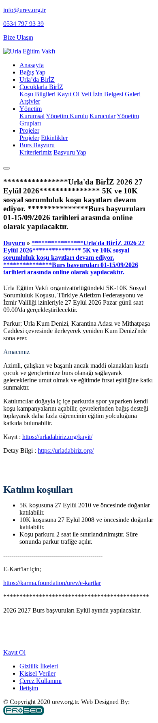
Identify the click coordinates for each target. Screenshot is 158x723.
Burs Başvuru (37, 145)
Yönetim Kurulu (67, 115)
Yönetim (30, 108)
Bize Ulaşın (18, 37)
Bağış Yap (32, 72)
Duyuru (14, 243)
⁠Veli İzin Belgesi (102, 94)
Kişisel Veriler (37, 673)
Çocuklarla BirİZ (41, 86)
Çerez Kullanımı (40, 680)
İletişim (28, 688)
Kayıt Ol (68, 94)
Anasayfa (31, 64)
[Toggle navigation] (6, 168)
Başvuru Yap (69, 152)
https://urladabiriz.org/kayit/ (57, 436)
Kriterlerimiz (35, 152)
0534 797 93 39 (23, 23)
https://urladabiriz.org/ (66, 450)
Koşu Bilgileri (37, 94)
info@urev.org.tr (24, 9)
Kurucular (102, 115)
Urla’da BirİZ (37, 79)
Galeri (133, 94)
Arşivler (29, 101)
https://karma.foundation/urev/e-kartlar (52, 582)
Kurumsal (32, 115)
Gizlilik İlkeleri (38, 666)
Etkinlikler (54, 137)
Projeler (29, 130)
